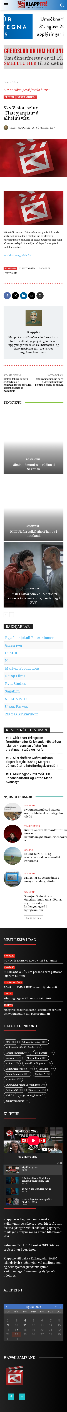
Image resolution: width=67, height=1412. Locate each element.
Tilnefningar (32, 826)
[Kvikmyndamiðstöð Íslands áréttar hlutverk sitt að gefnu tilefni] (13, 812)
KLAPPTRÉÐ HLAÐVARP (27, 730)
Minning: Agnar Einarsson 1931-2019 (27, 998)
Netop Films (15, 676)
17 (16, 1330)
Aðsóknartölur (13, 983)
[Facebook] (7, 295)
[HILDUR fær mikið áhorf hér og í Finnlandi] (33, 508)
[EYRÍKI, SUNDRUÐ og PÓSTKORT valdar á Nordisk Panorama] (13, 856)
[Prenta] (40, 295)
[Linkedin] (23, 295)
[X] (15, 295)
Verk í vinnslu (27, 97)
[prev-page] (6, 614)
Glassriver (14, 645)
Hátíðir (28, 850)
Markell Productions (22, 668)
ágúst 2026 (33, 1307)
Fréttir (15, 82)
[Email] (31, 295)
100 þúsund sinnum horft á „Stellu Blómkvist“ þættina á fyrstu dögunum (49, 382)
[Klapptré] (6, 127)
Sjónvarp (33, 526)
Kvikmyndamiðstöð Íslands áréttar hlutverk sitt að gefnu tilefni (43, 813)
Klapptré (24, 128)
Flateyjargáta (27, 268)
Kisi (8, 661)
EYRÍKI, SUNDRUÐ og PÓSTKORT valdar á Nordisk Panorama (42, 857)
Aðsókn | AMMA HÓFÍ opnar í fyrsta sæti (30, 987)
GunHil (11, 653)
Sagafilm (44, 268)
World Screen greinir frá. (18, 255)
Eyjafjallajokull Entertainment (30, 638)
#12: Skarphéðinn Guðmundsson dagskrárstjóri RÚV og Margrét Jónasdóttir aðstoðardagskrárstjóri (32, 762)
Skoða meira (32, 918)
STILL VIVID (16, 699)
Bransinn (33, 459)
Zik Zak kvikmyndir (21, 714)
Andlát (8, 994)
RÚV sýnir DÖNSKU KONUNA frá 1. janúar (31, 960)
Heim (6, 82)
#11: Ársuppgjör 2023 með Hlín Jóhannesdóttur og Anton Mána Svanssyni (29, 778)
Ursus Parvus (16, 706)
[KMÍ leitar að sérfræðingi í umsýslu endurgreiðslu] (13, 878)
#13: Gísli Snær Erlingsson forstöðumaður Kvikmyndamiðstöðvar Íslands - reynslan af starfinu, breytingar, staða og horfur (33, 743)
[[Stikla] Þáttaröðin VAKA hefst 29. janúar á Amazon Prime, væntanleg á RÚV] (33, 575)
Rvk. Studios (15, 683)
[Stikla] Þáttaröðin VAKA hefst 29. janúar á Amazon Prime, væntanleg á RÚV (33, 598)
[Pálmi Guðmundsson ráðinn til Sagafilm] (33, 441)
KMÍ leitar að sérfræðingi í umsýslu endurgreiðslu (41, 879)
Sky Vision (11, 273)
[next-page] (11, 614)
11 (25, 1325)
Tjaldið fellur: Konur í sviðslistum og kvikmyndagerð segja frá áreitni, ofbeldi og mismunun (17, 385)
